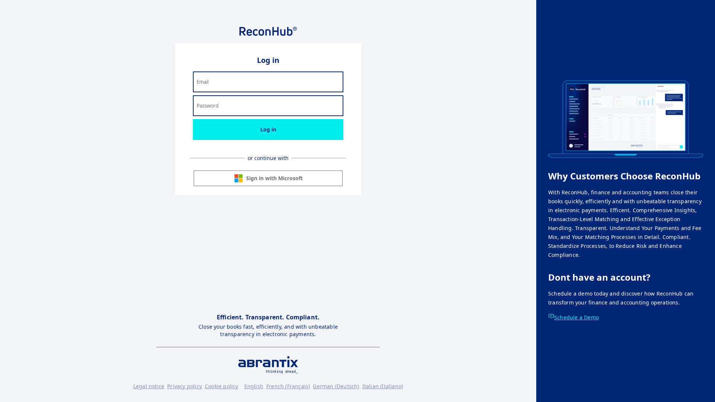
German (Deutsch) (336, 386)
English (253, 386)
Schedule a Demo (576, 317)
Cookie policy (221, 386)
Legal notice (148, 386)
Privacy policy (184, 386)
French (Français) (288, 386)
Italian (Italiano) (382, 386)
